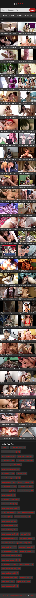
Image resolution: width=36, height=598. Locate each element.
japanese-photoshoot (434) (11, 560)
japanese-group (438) (25, 456)
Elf (18, 4)
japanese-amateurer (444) (10, 508)
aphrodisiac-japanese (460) (11, 478)
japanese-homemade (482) (10, 469)
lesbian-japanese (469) (9, 538)
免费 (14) (5, 447)
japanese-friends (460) (9, 577)
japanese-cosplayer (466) (10, 499)
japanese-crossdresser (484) (11, 556)
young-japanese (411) (27, 538)
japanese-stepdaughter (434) (11, 465)
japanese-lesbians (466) (9, 564)
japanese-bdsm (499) (27, 551)
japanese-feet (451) (8, 495)
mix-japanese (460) (8, 543)
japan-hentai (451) (26, 577)
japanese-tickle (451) (18, 447)
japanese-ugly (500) (8, 491)
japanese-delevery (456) (10, 586)
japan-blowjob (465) (8, 512)
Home (5, 15)
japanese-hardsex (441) (9, 525)
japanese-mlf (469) (8, 582)
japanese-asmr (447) (25, 486)
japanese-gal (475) (8, 460)
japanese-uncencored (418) (11, 452)
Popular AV (11, 15)
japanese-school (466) (9, 521)
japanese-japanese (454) (10, 573)
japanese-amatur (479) (25, 491)
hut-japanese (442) (8, 473)
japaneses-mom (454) (9, 486)
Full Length (19, 15)
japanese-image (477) (9, 547)
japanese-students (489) (25, 482)
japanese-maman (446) (22, 517)
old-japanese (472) (26, 564)
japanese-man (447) (23, 582)
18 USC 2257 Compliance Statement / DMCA (15, 595)
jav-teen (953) (21, 473)
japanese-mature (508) (9, 504)
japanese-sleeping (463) (26, 512)
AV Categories (28, 15)
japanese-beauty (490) (9, 551)
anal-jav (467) (25, 534)
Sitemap (31, 595)
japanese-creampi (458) (25, 460)
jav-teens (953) (7, 517)
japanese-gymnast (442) (10, 534)
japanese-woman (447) (26, 547)
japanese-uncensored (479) (11, 569)
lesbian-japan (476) (8, 482)
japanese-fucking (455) (9, 530)
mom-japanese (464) (8, 456)
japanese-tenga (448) (24, 543)
